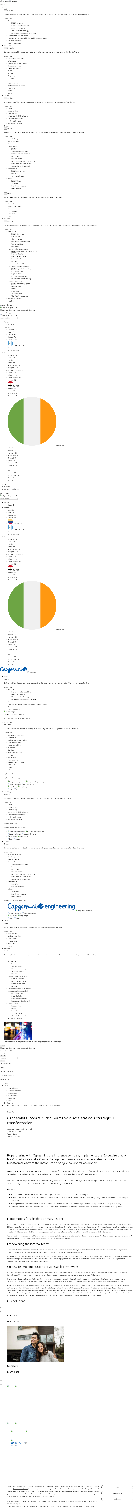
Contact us (18, 1467)
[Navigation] (4, 4)
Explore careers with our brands (15, 900)
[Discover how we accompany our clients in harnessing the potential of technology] (72, 1031)
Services (10, 98)
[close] (2, 4)
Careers (10, 128)
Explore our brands (10, 774)
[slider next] (1, 1311)
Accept (117, 1487)
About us (10, 221)
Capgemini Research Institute (14, 714)
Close (3, 1056)
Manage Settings (117, 1493)
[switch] (1, 310)
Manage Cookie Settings (20, 1489)
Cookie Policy (89, 1506)
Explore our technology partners (15, 778)
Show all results (5, 1079)
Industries (10, 48)
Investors (13, 1402)
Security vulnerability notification (20, 1412)
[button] (12, 489)
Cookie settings (15, 1415)
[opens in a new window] (69, 1148)
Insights (10, 10)
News (9, 193)
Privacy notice (19, 1482)
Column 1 (13, 1450)
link (5, 10)
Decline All (117, 1499)
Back (13, 23)
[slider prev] (1, 1307)
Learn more (8, 18)
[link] (9, 1)
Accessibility (14, 1407)
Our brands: (11, 1428)
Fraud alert (14, 1420)
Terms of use (14, 1405)
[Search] (1, 4)
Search (3, 1045)
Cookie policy (15, 1417)
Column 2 (13, 1472)
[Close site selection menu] (10, 313)
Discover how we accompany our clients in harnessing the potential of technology (32, 1041)
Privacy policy (15, 1410)
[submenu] (11, 722)
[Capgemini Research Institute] (72, 711)
